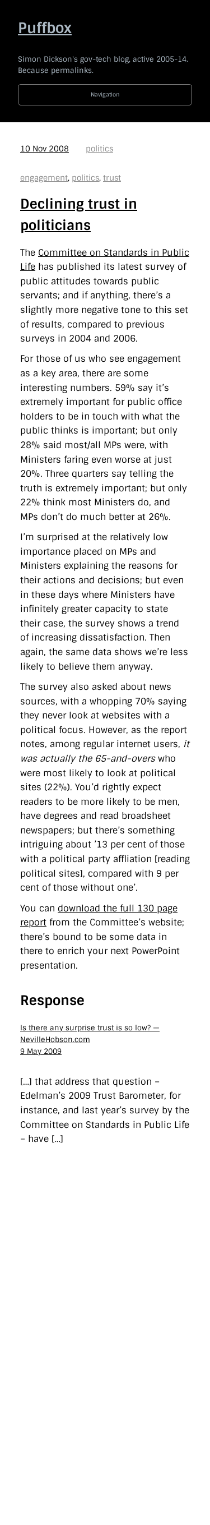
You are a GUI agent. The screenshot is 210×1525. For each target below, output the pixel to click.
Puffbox (45, 28)
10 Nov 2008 (44, 149)
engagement (44, 178)
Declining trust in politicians (78, 214)
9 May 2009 (41, 1051)
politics (99, 149)
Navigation (105, 94)
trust (112, 178)
